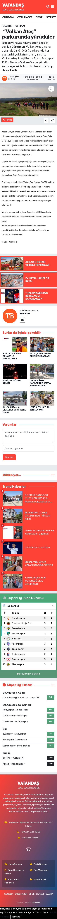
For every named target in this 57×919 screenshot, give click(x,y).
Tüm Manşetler (40, 870)
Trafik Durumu (40, 864)
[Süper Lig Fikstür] (53, 685)
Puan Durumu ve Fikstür (14, 872)
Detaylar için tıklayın (28, 674)
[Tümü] (53, 475)
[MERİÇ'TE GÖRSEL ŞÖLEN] (15, 371)
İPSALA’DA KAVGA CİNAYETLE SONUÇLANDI (12, 356)
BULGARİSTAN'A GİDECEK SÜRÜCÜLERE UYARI (14, 410)
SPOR (39, 17)
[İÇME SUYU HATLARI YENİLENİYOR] (42, 398)
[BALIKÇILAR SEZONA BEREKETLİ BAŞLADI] (42, 344)
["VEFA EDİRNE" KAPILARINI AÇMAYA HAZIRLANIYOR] (42, 371)
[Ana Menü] (52, 6)
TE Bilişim (25, 313)
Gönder (9, 457)
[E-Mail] (22, 320)
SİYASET (51, 17)
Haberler (7, 26)
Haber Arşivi (40, 879)
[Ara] (48, 6)
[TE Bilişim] (10, 315)
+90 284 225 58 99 (30, 832)
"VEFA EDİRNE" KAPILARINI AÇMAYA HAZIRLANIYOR (40, 383)
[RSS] (28, 849)
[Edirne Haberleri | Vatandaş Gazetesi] (13, 7)
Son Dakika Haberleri (12, 881)
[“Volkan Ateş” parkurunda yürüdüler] (28, 99)
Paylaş (9, 120)
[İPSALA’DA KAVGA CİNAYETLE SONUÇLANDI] (15, 344)
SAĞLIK (49, 894)
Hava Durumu (15, 864)
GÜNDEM (8, 17)
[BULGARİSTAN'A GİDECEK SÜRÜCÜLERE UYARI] (15, 398)
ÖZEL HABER (24, 17)
